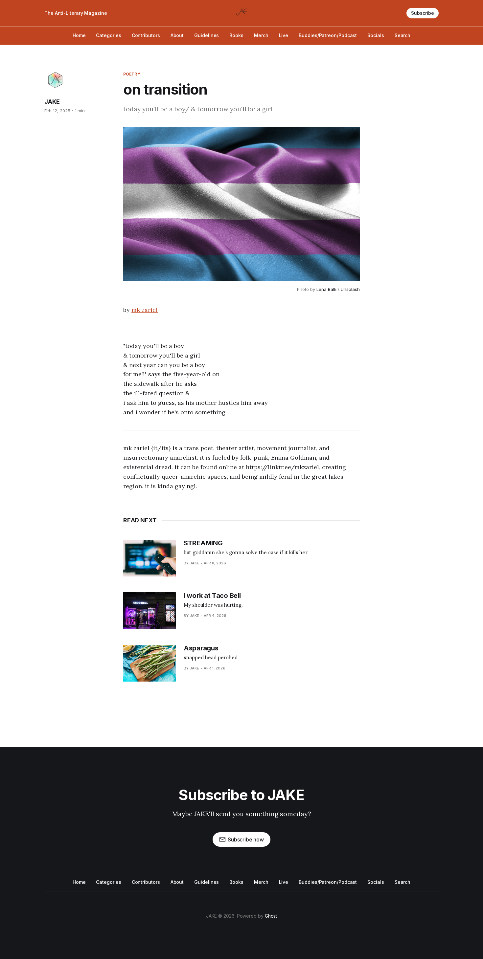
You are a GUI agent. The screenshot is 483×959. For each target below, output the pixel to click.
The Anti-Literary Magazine (75, 13)
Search (403, 35)
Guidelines (206, 35)
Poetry (131, 74)
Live (283, 35)
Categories (108, 35)
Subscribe (422, 13)
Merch (261, 35)
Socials (375, 35)
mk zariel (144, 310)
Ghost (271, 916)
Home (79, 35)
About (177, 35)
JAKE (52, 101)
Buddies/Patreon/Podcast (328, 35)
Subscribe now (246, 839)
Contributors (146, 35)
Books (236, 35)
